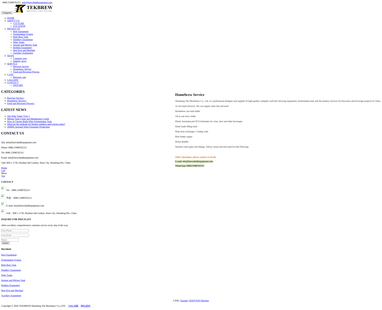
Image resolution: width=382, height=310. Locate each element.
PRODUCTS (13, 29)
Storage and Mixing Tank (25, 45)
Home (4, 168)
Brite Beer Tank (20, 37)
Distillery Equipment (23, 39)
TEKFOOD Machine (199, 300)
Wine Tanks (18, 42)
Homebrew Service (22, 69)
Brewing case (19, 77)
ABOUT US (13, 20)
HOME (10, 18)
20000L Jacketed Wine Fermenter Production (28, 127)
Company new (20, 58)
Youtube (184, 300)
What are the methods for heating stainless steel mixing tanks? (36, 124)
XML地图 (73, 306)
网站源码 (85, 306)
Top (3, 176)
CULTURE (18, 23)
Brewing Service (21, 66)
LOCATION (19, 26)
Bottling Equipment (22, 47)
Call (3, 170)
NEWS (10, 55)
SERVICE (12, 64)
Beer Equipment (21, 31)
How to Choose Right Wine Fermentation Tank (29, 121)
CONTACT (13, 82)
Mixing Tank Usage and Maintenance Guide (28, 119)
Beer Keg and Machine (24, 50)
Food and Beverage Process (26, 72)
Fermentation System (23, 34)
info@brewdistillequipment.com (37, 2)
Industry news (19, 61)
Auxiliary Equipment (23, 53)
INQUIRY (18, 85)
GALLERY (13, 80)
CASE (10, 74)
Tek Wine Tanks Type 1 (18, 116)
